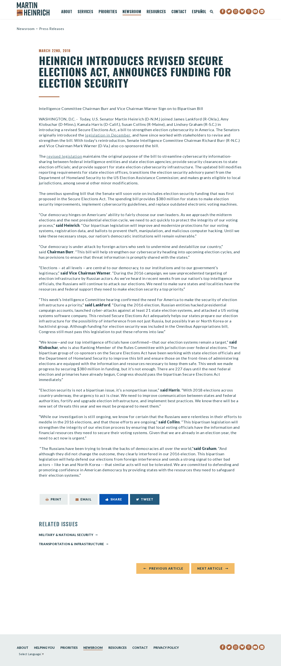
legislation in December (108, 135)
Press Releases (51, 29)
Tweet (147, 499)
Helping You (44, 647)
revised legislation (64, 156)
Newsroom (132, 12)
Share (116, 499)
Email (86, 499)
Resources (156, 12)
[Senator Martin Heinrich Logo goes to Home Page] (36, 9)
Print (56, 499)
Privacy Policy (166, 647)
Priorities (108, 12)
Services (85, 12)
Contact (179, 12)
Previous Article (166, 568)
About (66, 12)
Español (199, 12)
